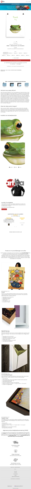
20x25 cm (5, 53)
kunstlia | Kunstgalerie (15, 467)
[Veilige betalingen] (15, 451)
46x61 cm (22, 55)
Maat (15, 51)
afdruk (16, 475)
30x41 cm (20, 53)
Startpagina (15, 43)
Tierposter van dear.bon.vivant (15, 44)
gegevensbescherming (15, 476)
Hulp (15, 469)
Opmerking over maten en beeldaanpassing (15, 66)
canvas (26, 86)
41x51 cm (13, 55)
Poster (4, 86)
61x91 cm (27, 55)
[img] (15, 215)
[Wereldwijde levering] (15, 460)
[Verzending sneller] (15, 442)
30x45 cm (3, 55)
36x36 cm (25, 53)
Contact (15, 472)
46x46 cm (18, 55)
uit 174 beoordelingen (15, 216)
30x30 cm (15, 53)
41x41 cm (8, 55)
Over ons (15, 471)
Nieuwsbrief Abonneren (15, 478)
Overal (19, 86)
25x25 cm (10, 53)
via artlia (4, 209)
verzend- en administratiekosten (18, 48)
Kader (12, 86)
